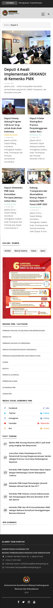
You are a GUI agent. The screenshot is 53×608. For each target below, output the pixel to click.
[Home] (11, 12)
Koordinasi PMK (35, 135)
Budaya (6, 368)
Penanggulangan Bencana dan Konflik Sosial (22, 356)
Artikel (8, 251)
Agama (5, 362)
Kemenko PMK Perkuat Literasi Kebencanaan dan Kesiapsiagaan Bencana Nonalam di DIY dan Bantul (29, 497)
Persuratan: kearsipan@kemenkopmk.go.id (23, 567)
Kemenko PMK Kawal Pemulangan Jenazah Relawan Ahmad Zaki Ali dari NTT (28, 484)
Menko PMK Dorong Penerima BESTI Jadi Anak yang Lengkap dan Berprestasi (29, 444)
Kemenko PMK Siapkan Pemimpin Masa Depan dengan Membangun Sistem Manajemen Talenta (30, 472)
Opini (42, 251)
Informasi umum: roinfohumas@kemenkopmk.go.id (26, 563)
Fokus (33, 251)
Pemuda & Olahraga (11, 375)
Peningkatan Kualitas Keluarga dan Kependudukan (24, 331)
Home (6, 25)
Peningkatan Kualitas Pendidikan (16, 343)
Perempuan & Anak (10, 135)
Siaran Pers (7, 394)
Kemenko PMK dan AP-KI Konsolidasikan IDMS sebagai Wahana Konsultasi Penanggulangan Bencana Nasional (29, 510)
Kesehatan (7, 337)
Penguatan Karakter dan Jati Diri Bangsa (19, 349)
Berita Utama (21, 251)
